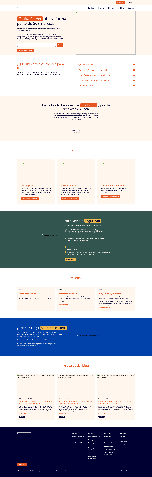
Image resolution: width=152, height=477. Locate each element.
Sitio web (111, 8)
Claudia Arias (62, 413)
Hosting (101, 8)
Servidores (121, 8)
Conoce (22, 416)
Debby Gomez (22, 413)
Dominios (91, 8)
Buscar (60, 45)
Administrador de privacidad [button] (25, 471)
